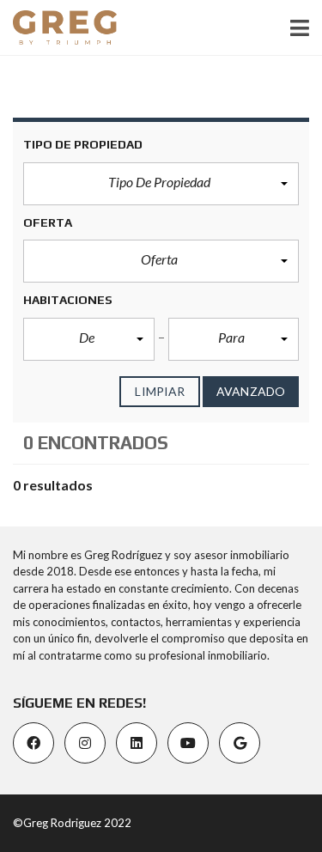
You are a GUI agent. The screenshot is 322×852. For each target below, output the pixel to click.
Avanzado (250, 391)
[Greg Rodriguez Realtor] (58, 28)
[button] (161, 183)
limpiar (160, 391)
